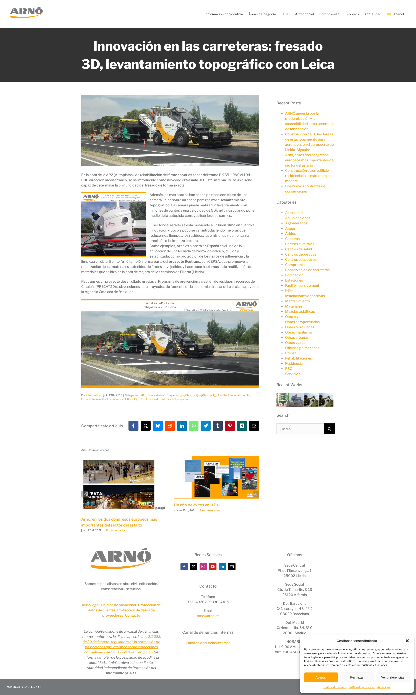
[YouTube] (212, 566)
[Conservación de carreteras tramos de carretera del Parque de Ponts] (326, 395)
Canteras (292, 239)
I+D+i (143, 395)
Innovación (99, 399)
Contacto (132, 615)
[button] (407, 641)
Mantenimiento (297, 301)
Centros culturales (299, 244)
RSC (288, 369)
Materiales (293, 306)
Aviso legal (383, 687)
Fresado (86, 399)
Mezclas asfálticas (300, 311)
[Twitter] (193, 566)
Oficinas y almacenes (302, 348)
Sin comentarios (115, 530)
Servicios (292, 374)
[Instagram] (203, 566)
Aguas (290, 228)
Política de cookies (334, 687)
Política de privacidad (362, 687)
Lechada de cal (116, 399)
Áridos (290, 234)
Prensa (290, 353)
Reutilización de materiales (156, 399)
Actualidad (294, 213)
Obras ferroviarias (299, 327)
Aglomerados (296, 223)
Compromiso (296, 265)
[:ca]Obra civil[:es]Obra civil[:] (198, 395)
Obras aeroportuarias (302, 322)
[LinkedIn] (222, 566)
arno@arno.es (208, 616)
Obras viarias (156, 395)
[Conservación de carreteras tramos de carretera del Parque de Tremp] (311, 395)
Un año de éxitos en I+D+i (196, 505)
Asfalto (222, 395)
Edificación (294, 275)
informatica (93, 395)
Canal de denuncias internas (208, 643)
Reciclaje (132, 399)
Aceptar (321, 677)
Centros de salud (298, 249)
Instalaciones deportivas (305, 296)
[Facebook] (184, 566)
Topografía (181, 399)
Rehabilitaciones (298, 358)
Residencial (294, 363)
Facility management (302, 286)
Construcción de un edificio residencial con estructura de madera (308, 175)
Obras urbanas (297, 337)
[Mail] (232, 566)
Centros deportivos (300, 254)
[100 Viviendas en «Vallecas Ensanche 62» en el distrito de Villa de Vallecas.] (282, 395)
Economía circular (239, 395)
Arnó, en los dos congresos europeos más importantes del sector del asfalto (309, 160)
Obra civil (292, 317)
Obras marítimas (298, 332)
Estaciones (294, 280)
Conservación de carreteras (307, 270)
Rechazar (357, 677)
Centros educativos (301, 260)
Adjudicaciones (297, 218)
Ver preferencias (392, 677)
